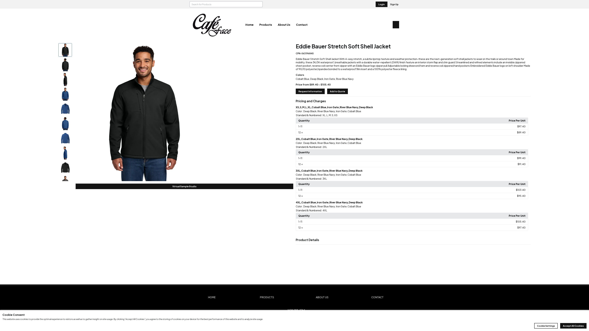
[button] (413, 101)
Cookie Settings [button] (546, 325)
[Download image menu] (209, 47)
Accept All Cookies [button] (573, 325)
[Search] (259, 4)
